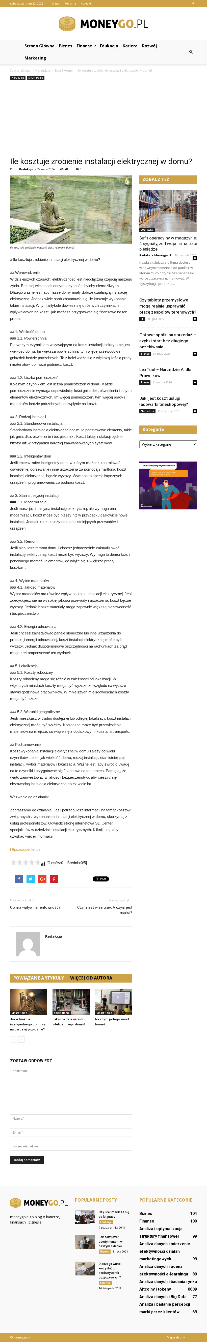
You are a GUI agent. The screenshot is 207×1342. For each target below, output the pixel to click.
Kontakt (86, 3)
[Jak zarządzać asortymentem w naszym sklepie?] (85, 1242)
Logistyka (147, 229)
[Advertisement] (103, 119)
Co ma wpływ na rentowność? (35, 907)
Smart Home (35, 77)
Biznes (65, 46)
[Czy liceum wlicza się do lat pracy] (85, 1217)
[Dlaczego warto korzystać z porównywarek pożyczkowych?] (85, 1268)
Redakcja (26, 169)
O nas (56, 3)
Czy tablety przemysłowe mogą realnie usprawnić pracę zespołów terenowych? (167, 306)
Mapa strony (176, 1337)
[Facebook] (193, 3)
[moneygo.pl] (103, 23)
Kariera (130, 46)
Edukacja (109, 46)
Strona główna (39, 46)
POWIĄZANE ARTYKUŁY (38, 978)
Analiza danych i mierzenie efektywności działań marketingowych (164, 1251)
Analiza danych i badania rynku (168, 1281)
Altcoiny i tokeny (155, 1289)
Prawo (145, 382)
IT (142, 319)
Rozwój (149, 46)
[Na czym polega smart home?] (113, 1002)
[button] (191, 52)
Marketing (35, 58)
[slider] (25, 862)
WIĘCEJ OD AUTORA (91, 978)
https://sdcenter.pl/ (25, 849)
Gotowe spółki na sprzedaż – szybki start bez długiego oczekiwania (167, 340)
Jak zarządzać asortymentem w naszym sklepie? (110, 1241)
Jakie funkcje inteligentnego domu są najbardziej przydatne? (27, 1024)
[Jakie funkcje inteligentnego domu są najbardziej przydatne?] (28, 1002)
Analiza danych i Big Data (163, 1296)
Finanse (84, 46)
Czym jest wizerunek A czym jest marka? (104, 910)
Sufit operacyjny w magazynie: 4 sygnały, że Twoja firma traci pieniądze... (168, 243)
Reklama (70, 3)
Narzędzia (18, 77)
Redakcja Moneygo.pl (155, 255)
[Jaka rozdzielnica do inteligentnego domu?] (71, 1002)
